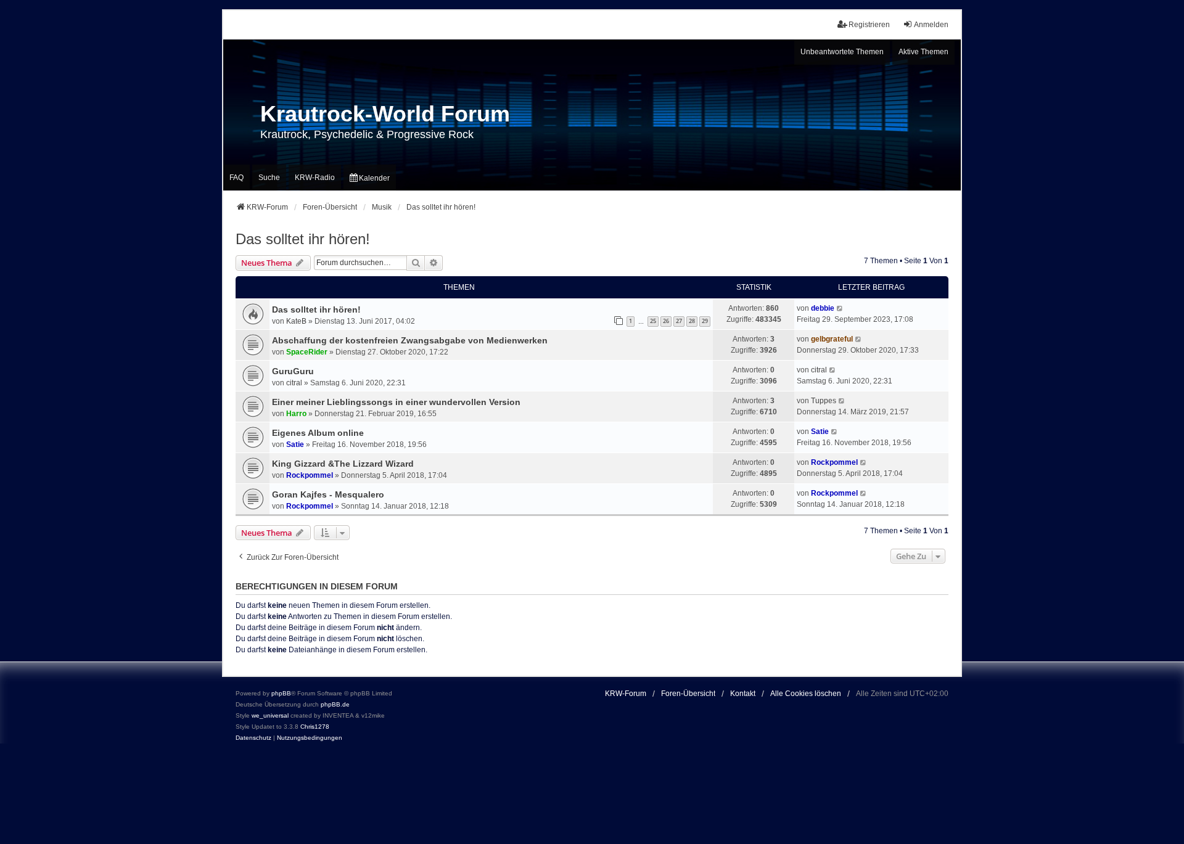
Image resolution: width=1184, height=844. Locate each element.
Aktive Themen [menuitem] (923, 51)
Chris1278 (314, 726)
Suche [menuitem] (269, 177)
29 (705, 321)
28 (692, 321)
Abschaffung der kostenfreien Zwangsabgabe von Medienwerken (410, 340)
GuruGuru (293, 371)
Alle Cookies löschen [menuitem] (805, 693)
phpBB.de (335, 704)
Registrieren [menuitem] (869, 24)
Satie (295, 444)
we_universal (270, 715)
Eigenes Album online (318, 433)
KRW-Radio (315, 177)
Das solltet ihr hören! (303, 239)
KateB (296, 321)
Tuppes (823, 400)
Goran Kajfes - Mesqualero (328, 494)
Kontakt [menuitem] (742, 693)
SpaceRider (306, 352)
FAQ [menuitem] (236, 177)
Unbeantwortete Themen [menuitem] (842, 51)
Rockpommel (309, 475)
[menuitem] (369, 178)
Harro (296, 413)
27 (679, 321)
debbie (822, 308)
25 (653, 321)
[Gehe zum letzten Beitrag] (840, 308)
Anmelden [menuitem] (931, 24)
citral (294, 383)
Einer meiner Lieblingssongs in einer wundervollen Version (396, 402)
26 (666, 321)
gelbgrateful (832, 339)
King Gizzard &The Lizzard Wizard (343, 464)
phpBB (281, 693)
